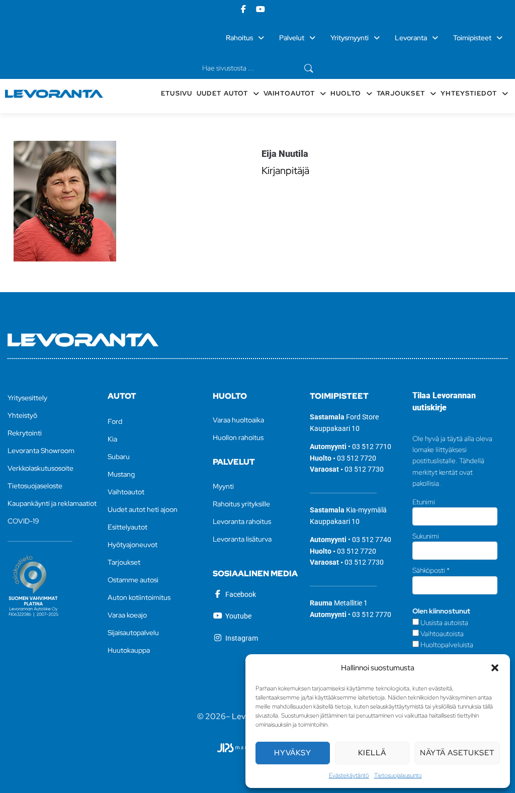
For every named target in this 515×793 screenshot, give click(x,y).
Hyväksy (292, 753)
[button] (495, 668)
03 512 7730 (364, 469)
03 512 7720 (356, 458)
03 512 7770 (371, 614)
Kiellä (372, 753)
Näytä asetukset (457, 753)
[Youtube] (260, 9)
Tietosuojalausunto (398, 775)
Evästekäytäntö (349, 775)
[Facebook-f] (243, 9)
